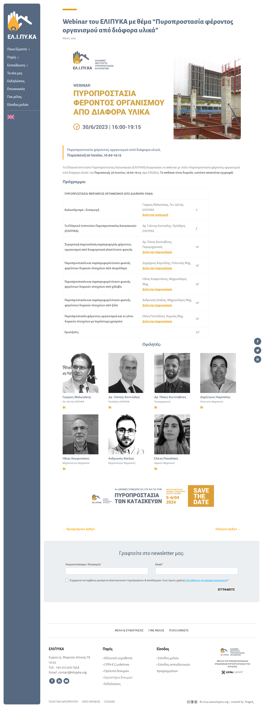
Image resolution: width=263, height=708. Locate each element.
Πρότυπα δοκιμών (116, 671)
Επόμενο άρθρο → (228, 529)
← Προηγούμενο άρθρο (79, 529)
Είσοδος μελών (17, 105)
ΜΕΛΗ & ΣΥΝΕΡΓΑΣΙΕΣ (129, 630)
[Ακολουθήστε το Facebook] (52, 681)
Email (158, 564)
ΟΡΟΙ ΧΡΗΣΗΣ (91, 701)
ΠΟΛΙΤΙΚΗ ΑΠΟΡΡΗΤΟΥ (63, 701)
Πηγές (11, 57)
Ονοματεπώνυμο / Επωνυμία (82, 564)
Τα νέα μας (14, 73)
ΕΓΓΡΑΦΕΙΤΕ (226, 589)
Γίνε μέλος (14, 97)
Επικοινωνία (16, 89)
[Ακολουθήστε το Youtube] (66, 681)
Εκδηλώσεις (16, 81)
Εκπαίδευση (16, 65)
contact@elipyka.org (72, 672)
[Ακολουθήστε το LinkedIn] (59, 681)
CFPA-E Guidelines (116, 664)
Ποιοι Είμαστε (17, 49)
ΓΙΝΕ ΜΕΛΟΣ (156, 630)
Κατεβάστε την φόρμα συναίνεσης (207, 580)
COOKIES (109, 701)
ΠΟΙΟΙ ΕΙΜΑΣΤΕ (179, 630)
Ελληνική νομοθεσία (118, 658)
